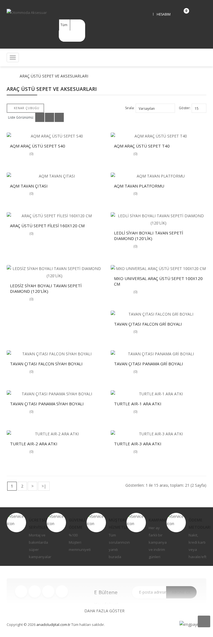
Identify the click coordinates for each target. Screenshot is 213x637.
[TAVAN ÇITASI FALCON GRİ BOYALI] (158, 314)
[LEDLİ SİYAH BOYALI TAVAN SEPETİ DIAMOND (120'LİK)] (158, 219)
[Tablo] (39, 117)
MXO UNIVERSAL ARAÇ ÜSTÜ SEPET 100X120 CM (158, 281)
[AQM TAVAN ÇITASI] (54, 176)
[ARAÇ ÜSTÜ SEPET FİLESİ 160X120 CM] (54, 215)
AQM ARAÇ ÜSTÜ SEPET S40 (37, 146)
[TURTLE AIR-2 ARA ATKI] (54, 434)
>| (44, 486)
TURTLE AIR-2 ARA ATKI (33, 443)
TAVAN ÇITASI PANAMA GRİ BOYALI (148, 363)
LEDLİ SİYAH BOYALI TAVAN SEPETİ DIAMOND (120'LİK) (148, 235)
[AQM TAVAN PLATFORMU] (158, 176)
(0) (31, 153)
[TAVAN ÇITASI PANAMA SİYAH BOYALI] (54, 394)
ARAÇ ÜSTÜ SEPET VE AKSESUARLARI (54, 76)
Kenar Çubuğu (26, 108)
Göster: (185, 108)
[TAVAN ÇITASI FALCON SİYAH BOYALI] (54, 354)
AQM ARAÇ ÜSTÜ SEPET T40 (142, 146)
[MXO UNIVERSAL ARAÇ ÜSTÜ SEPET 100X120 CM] (158, 268)
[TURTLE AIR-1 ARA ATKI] (158, 394)
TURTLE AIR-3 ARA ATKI (137, 443)
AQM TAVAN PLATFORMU (139, 186)
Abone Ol (181, 592)
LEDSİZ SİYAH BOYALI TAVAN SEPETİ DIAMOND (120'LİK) (46, 288)
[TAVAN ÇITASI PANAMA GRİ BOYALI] (158, 354)
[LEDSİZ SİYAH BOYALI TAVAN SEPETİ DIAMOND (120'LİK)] (54, 272)
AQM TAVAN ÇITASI (29, 186)
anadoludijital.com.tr (53, 624)
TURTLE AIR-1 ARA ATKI (137, 403)
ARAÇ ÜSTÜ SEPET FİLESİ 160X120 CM (47, 225)
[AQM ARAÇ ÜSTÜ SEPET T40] (158, 136)
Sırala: (130, 108)
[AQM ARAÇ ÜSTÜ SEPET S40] (54, 136)
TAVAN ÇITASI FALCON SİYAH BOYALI (46, 363)
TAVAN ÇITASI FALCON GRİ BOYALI (148, 324)
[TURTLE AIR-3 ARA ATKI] (158, 434)
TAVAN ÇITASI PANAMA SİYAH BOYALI (47, 403)
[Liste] (49, 117)
